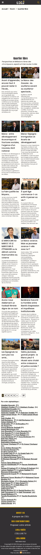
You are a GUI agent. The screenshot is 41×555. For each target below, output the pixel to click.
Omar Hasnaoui (7, 487)
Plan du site (15, 553)
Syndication (26, 553)
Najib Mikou (6, 485)
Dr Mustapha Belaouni (10, 455)
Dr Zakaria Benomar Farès (11, 457)
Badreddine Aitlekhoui (9, 442)
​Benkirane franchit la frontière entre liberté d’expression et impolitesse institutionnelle (30, 306)
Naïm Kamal (5, 483)
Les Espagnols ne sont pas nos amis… (10, 355)
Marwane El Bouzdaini (9, 472)
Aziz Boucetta (6, 431)
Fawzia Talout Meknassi (10, 463)
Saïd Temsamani (7, 492)
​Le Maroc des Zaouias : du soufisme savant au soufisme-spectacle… (29, 86)
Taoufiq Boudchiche (9, 496)
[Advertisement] (19, 32)
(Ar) (33, 492)
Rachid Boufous (7, 490)
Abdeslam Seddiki (8, 413)
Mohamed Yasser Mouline (11, 477)
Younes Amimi (6, 501)
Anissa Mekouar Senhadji (11, 427)
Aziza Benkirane (7, 437)
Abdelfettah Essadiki (9, 409)
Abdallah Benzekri (8, 405)
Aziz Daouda (6, 433)
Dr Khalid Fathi (7, 453)
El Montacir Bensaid (9, 459)
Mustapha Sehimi (7, 481)
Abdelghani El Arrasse (9, 411)
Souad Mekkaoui (7, 494)
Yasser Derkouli (7, 500)
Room (12, 9)
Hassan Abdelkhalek (9, 464)
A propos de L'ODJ (20, 516)
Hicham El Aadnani (8, 468)
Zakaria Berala (6, 503)
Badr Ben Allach (7, 438)
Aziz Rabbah (6, 435)
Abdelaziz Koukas (8, 407)
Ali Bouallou (5, 424)
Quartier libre (23, 9)
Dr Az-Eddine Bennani (9, 448)
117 (24, 395)
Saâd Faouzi (5, 488)
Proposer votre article (20, 525)
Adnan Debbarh (7, 422)
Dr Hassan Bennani (8, 450)
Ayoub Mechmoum (8, 429)
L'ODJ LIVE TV (20, 533)
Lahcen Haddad (7, 470)
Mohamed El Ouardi (8, 474)
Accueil (5, 9)
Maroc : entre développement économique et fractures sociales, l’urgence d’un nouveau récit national (10, 142)
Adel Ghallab (6, 418)
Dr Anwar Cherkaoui (9, 444)
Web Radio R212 (21, 541)
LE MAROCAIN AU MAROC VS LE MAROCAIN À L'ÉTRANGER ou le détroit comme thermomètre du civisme (9, 249)
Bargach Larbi (6, 440)
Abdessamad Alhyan (9, 414)
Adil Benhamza (7, 420)
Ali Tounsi (5, 426)
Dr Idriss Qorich (7, 451)
